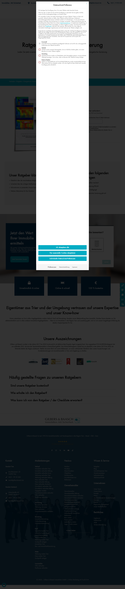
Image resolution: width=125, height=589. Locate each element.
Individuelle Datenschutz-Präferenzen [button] (62, 258)
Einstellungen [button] (48, 26)
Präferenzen (52, 267)
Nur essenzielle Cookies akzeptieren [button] (62, 253)
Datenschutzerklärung (65, 23)
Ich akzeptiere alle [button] (62, 247)
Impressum (74, 267)
